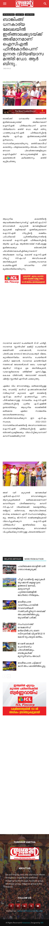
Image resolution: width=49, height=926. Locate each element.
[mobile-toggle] (4, 3)
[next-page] (8, 676)
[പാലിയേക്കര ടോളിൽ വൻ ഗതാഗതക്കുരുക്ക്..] (9, 569)
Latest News (29, 14)
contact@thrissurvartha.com (30, 911)
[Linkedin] (26, 74)
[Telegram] (33, 74)
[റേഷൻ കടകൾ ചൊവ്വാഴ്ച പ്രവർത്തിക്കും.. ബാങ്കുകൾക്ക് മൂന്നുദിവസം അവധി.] (9, 646)
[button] (45, 3)
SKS (42, 922)
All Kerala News (9, 14)
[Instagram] (17, 906)
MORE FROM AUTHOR (34, 559)
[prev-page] (4, 676)
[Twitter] (20, 74)
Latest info (19, 14)
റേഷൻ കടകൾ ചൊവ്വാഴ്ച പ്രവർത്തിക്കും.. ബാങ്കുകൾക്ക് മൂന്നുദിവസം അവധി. (29, 649)
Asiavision (26, 922)
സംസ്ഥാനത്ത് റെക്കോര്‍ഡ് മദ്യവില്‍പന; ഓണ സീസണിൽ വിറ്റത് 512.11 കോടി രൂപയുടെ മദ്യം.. (31, 630)
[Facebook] (14, 74)
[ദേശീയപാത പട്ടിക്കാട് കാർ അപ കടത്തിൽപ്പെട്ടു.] (9, 666)
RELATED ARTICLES (12, 559)
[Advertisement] (24, 191)
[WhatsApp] (39, 74)
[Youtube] (38, 906)
